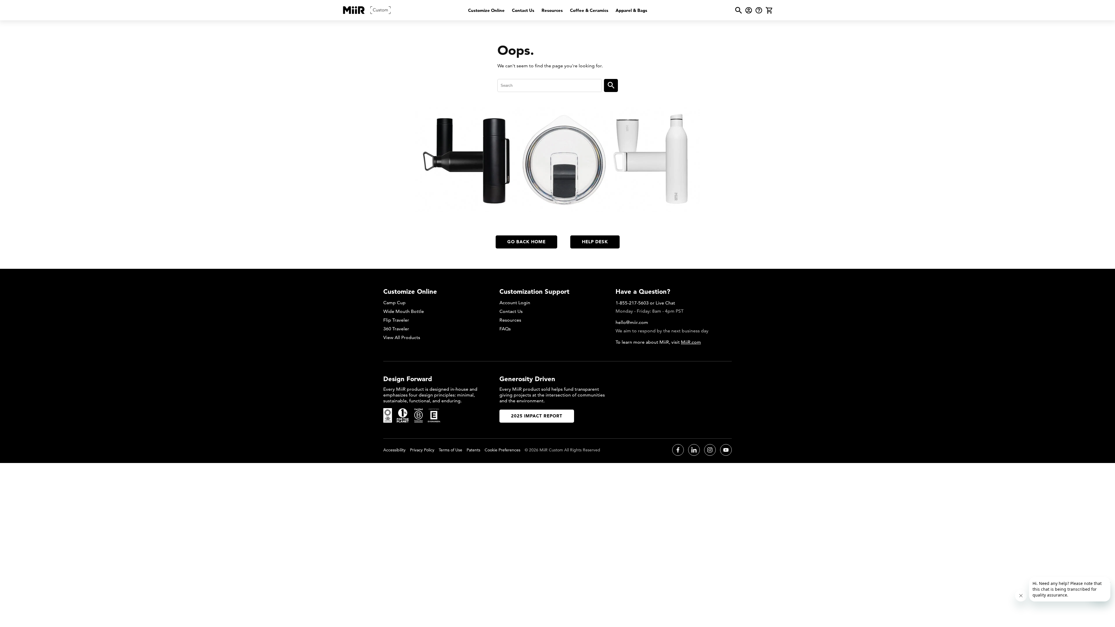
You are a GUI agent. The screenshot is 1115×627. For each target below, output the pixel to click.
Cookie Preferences (502, 450)
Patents (473, 450)
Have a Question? (643, 291)
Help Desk (595, 241)
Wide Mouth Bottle (403, 311)
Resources (552, 10)
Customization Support (534, 291)
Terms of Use (450, 450)
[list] (557, 10)
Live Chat (665, 303)
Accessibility (394, 450)
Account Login (514, 302)
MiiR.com (691, 342)
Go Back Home (526, 241)
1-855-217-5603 (632, 303)
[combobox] (549, 85)
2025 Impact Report (536, 416)
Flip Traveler (396, 320)
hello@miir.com (632, 322)
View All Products (401, 337)
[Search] (611, 85)
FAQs (505, 328)
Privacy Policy (422, 450)
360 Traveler (396, 328)
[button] (738, 10)
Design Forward (407, 379)
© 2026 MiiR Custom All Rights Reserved (562, 450)
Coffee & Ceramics (589, 10)
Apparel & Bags (631, 10)
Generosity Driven (527, 379)
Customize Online (486, 10)
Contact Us (523, 10)
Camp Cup (394, 302)
